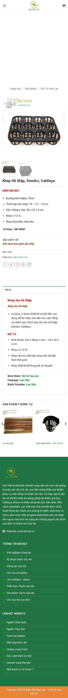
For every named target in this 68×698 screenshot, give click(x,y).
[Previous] (8, 127)
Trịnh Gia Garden (16, 635)
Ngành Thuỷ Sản (16, 629)
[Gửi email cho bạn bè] (17, 264)
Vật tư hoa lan (30, 376)
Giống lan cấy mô (16, 566)
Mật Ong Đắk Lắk (17, 642)
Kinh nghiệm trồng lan (19, 552)
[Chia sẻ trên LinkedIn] (29, 264)
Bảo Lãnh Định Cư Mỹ (19, 655)
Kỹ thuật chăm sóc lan (19, 559)
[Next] (60, 127)
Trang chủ (15, 88)
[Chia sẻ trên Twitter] (11, 264)
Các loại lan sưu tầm (18, 599)
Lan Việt (25, 380)
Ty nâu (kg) (7, 443)
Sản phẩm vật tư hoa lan (20, 593)
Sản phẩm (30, 88)
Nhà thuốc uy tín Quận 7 (20, 669)
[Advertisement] (34, 47)
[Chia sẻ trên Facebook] (5, 264)
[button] (4, 6)
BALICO (34, 693)
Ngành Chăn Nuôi (16, 622)
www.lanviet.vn (25, 531)
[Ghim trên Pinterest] (23, 264)
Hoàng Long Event (17, 649)
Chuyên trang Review (19, 662)
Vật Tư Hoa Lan (49, 88)
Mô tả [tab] (8, 289)
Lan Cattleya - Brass (18, 579)
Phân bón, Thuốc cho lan (20, 586)
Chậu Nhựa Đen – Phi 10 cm (49, 443)
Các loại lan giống (17, 572)
